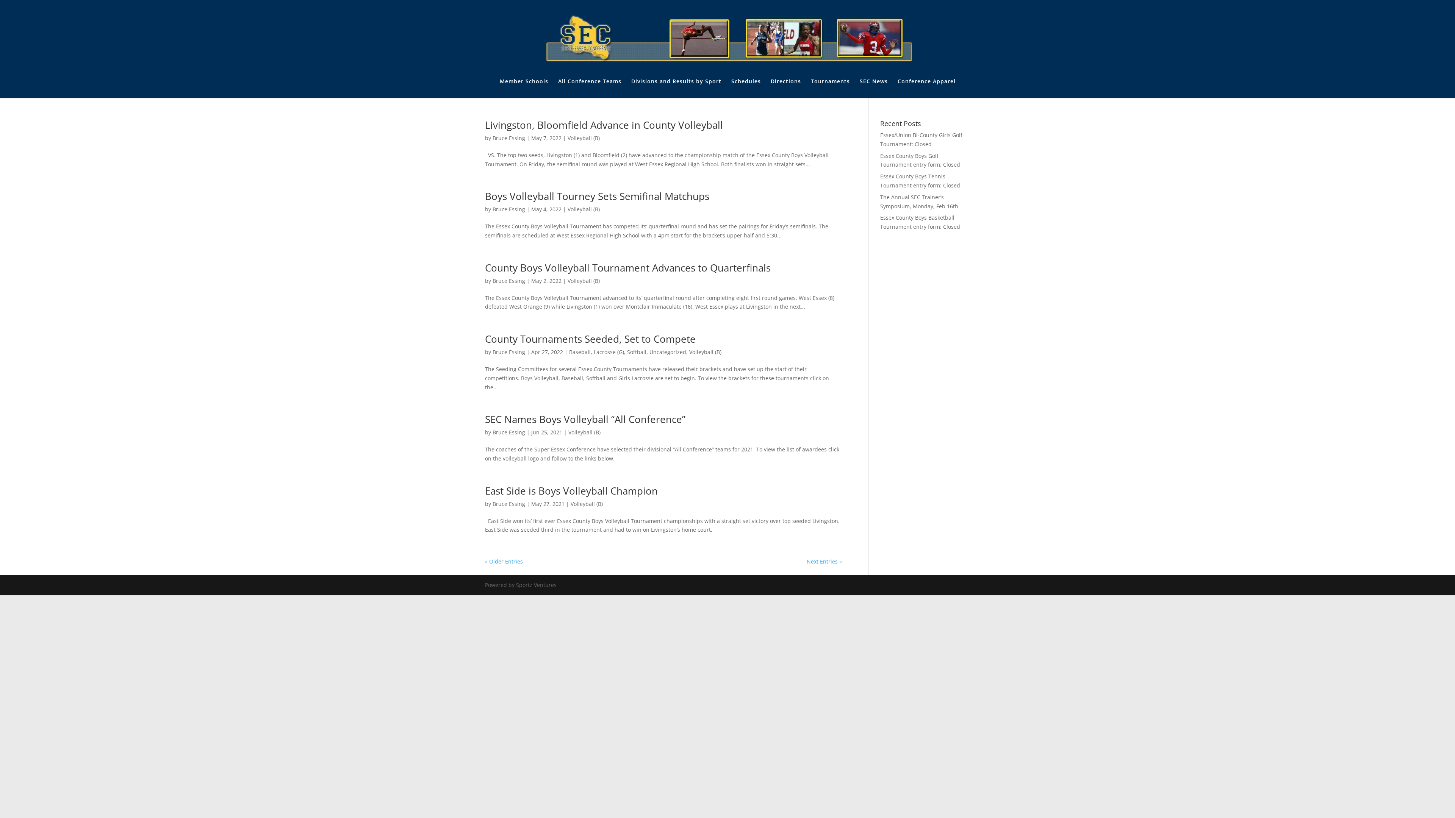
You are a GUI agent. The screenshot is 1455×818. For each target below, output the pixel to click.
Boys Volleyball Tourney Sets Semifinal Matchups (597, 196)
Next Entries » (824, 561)
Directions (786, 82)
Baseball (580, 352)
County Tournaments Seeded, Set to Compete (590, 339)
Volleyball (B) (584, 138)
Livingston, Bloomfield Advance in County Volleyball (604, 125)
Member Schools (524, 82)
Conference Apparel (927, 82)
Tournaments (830, 82)
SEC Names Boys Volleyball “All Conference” (585, 419)
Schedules (746, 82)
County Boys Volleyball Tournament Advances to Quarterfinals (628, 268)
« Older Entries (504, 561)
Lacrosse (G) (609, 352)
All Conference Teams (589, 82)
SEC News (874, 82)
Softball (636, 352)
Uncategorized (667, 352)
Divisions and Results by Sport (676, 82)
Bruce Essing (509, 138)
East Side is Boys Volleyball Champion (571, 491)
